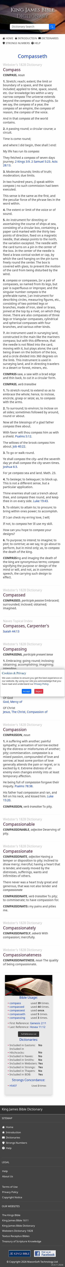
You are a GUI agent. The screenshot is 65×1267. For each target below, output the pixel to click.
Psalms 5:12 (23, 436)
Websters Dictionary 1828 (17, 1230)
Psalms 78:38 (23, 786)
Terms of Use (10, 1186)
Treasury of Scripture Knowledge (21, 1241)
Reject (39, 691)
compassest (17, 1010)
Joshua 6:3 (10, 467)
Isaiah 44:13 (11, 631)
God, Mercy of (12, 702)
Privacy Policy (10, 1192)
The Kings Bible (11, 1215)
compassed (17, 1007)
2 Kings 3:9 (22, 162)
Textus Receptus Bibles (15, 1236)
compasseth (17, 1014)
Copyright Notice (12, 1197)
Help (37, 43)
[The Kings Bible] (20, 1253)
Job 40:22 (19, 446)
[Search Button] (52, 27)
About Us (7, 1176)
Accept (26, 691)
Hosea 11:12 (37, 1027)
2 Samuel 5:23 (40, 162)
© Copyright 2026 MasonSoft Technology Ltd (32, 1261)
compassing (17, 1018)
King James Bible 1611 (15, 1220)
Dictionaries (49, 38)
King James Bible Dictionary (18, 1225)
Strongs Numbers (17, 43)
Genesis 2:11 (38, 1023)
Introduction (27, 38)
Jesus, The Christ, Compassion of (25, 712)
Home (9, 38)
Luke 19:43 (40, 501)
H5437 (13, 1085)
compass (15, 1003)
